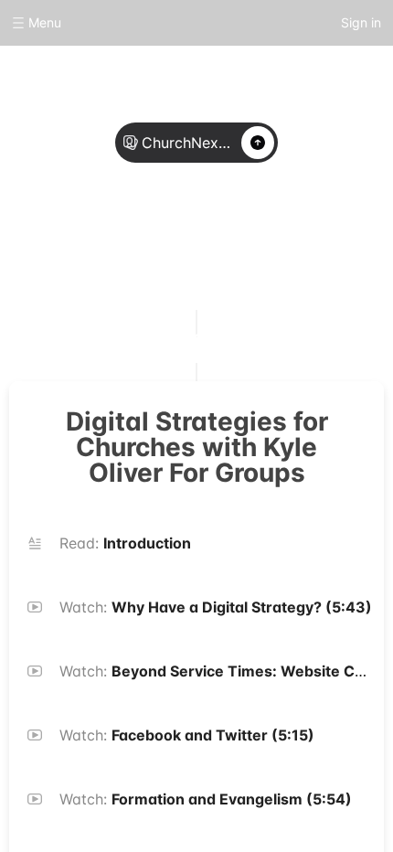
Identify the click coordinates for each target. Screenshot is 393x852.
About (138, 239)
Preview (255, 239)
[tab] (138, 240)
